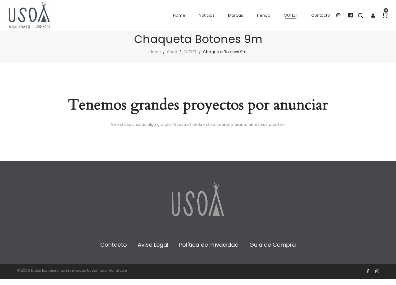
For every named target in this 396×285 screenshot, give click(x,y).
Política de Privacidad (209, 245)
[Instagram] (377, 271)
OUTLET (189, 51)
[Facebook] (368, 271)
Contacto (113, 245)
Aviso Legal (153, 245)
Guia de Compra (272, 245)
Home (155, 51)
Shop (172, 51)
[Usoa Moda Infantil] (29, 15)
